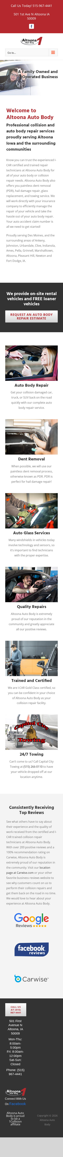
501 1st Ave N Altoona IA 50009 (32, 16)
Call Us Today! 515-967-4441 (31, 6)
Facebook (17, 1104)
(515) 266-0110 (33, 767)
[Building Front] (31, 77)
